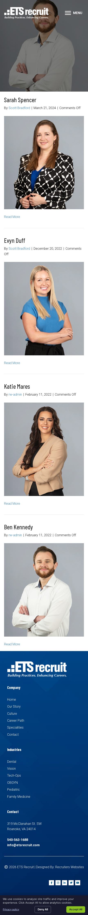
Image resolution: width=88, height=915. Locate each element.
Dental (11, 762)
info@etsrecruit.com (23, 845)
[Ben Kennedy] (44, 589)
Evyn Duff (14, 240)
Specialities (15, 727)
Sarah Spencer (20, 99)
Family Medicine (18, 797)
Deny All (43, 909)
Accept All (75, 909)
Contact (13, 735)
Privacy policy (11, 909)
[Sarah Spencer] (44, 162)
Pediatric (13, 789)
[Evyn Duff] (44, 308)
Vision (11, 769)
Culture (12, 714)
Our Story (14, 706)
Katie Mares (17, 386)
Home (11, 700)
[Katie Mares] (44, 449)
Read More (12, 217)
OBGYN (12, 783)
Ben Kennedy (18, 527)
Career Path (15, 720)
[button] (68, 13)
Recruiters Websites (69, 867)
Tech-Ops (14, 775)
